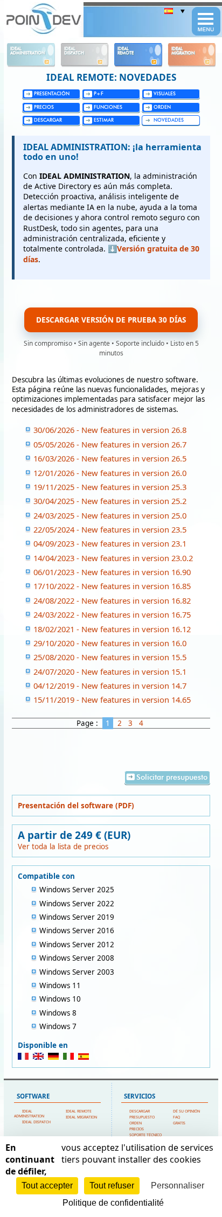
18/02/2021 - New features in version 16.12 (112, 629)
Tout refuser (111, 1185)
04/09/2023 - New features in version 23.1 (109, 543)
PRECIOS (136, 1129)
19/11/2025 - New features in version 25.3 (109, 486)
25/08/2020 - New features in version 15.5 (109, 657)
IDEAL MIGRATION (81, 1117)
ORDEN (135, 1123)
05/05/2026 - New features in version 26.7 (109, 444)
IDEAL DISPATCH (36, 1122)
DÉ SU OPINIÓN (186, 1111)
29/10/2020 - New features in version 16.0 (109, 643)
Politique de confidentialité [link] (113, 1202)
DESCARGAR (139, 1111)
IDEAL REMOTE (79, 1111)
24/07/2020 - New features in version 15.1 (109, 671)
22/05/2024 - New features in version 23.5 (109, 529)
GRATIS (179, 1123)
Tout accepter (47, 1185)
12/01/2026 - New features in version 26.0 (109, 472)
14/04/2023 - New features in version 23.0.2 (113, 557)
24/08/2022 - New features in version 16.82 (112, 600)
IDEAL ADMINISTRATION (29, 1113)
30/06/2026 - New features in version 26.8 (109, 429)
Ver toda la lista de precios (63, 846)
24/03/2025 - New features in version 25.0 (109, 515)
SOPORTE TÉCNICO (145, 1134)
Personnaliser (177, 1185)
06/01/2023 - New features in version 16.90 (112, 571)
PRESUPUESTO (142, 1117)
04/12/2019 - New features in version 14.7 (109, 685)
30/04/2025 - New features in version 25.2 (109, 500)
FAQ (176, 1117)
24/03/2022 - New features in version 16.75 (112, 614)
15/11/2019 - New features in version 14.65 (112, 699)
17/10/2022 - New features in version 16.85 (112, 585)
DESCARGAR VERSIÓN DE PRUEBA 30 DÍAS (111, 320)
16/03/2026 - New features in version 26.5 (109, 458)
